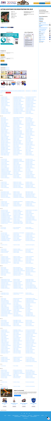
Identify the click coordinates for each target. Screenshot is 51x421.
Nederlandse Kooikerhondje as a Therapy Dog (5, 280)
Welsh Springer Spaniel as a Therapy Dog (5, 374)
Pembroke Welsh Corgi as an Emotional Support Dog (6, 310)
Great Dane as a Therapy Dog (28, 212)
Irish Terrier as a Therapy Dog (16, 238)
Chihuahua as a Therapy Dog (16, 163)
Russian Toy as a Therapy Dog (29, 324)
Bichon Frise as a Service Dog (16, 125)
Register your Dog (48, 3)
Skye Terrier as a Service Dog (16, 345)
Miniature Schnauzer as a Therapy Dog (29, 270)
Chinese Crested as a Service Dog (17, 165)
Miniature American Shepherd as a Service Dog (18, 268)
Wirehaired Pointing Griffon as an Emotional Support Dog (31, 374)
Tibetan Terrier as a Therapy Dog (17, 359)
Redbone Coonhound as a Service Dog (4, 323)
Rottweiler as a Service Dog (16, 323)
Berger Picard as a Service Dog (16, 118)
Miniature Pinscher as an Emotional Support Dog (30, 268)
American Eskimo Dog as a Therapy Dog (17, 100)
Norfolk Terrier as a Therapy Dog (17, 280)
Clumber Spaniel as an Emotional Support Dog (30, 164)
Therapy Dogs (13, 6)
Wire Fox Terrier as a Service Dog (17, 377)
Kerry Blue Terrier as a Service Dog (4, 252)
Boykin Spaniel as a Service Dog (29, 129)
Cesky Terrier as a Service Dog (4, 175)
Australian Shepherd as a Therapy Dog (29, 105)
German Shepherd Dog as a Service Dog (5, 213)
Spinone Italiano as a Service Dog (29, 337)
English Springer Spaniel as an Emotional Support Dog (19, 197)
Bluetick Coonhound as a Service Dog (17, 141)
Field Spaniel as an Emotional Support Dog (5, 203)
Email (9, 27)
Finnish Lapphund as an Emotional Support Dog (18, 201)
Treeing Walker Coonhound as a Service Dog (30, 359)
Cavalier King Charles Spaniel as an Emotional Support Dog (6, 174)
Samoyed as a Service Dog (3, 336)
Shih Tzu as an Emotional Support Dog (17, 337)
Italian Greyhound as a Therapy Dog (29, 239)
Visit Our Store (7, 69)
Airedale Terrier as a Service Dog (4, 103)
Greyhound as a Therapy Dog (28, 222)
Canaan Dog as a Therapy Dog (4, 163)
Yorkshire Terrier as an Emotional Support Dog (30, 386)
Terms (24, 418)
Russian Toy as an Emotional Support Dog (30, 325)
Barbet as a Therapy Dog (3, 118)
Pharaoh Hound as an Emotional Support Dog (18, 298)
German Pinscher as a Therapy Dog (4, 211)
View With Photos (8, 92)
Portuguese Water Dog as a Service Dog (29, 300)
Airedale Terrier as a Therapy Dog (4, 104)
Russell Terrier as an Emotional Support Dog (30, 322)
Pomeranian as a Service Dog (16, 309)
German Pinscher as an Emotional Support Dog (5, 212)
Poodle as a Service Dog (16, 312)
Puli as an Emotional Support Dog (29, 309)
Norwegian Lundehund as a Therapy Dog (29, 280)
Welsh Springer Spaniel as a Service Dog (5, 373)
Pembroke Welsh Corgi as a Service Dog (5, 308)
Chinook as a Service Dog (16, 172)
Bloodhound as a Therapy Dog (16, 139)
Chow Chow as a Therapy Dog (16, 176)
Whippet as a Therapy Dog (16, 375)
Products (49, 6)
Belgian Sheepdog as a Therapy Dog (4, 148)
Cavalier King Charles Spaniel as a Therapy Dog (5, 173)
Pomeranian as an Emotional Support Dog (18, 311)
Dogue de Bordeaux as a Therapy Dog (29, 186)
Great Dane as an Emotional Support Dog (30, 213)
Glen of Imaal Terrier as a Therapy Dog (17, 213)
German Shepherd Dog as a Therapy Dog (5, 214)
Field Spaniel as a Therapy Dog (4, 202)
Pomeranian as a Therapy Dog (16, 310)
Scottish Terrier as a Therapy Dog (4, 347)
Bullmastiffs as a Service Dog (29, 152)
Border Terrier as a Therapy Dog (17, 152)
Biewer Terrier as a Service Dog (16, 128)
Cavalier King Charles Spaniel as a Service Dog (5, 172)
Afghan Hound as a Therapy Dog (4, 101)
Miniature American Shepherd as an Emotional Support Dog (19, 270)
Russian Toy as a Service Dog (29, 323)
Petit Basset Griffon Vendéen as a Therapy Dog (5, 312)
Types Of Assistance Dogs (25, 6)
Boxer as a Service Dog (28, 126)
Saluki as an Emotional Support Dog (4, 335)
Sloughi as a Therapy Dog (16, 349)
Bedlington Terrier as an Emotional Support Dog (5, 139)
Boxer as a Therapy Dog (28, 127)
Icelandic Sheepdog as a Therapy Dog (4, 237)
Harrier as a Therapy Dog (3, 228)
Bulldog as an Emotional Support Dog (29, 151)
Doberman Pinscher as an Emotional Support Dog (18, 187)
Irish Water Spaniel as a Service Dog (17, 240)
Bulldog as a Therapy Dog (28, 150)
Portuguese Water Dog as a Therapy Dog (30, 301)
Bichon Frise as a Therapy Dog (16, 126)
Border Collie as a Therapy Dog (16, 149)
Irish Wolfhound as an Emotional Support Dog (30, 237)
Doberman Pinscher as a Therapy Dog (17, 186)
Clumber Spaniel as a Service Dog (29, 162)
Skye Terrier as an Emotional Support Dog (17, 347)
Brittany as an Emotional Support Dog (29, 141)
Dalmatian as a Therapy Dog (3, 186)
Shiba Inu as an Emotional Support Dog (17, 334)
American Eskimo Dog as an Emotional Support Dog (18, 101)
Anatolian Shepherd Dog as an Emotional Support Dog (31, 100)
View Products (46, 1)
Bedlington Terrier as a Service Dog (4, 137)
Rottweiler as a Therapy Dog (16, 324)
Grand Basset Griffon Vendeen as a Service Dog (18, 222)
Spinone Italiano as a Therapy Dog (29, 338)
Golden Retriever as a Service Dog (17, 215)
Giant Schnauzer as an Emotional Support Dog (18, 211)
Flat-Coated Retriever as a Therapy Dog (29, 201)
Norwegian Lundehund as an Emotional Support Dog (31, 281)
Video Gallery (30, 415)
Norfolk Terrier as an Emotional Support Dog (18, 281)
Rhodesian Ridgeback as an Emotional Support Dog (18, 322)
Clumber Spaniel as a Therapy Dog (29, 163)
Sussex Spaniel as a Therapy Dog (29, 348)
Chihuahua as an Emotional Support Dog (17, 164)
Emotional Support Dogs (18, 6)
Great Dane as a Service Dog (28, 211)
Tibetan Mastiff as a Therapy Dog (4, 358)
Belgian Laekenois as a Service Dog (4, 140)
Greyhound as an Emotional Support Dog (30, 223)
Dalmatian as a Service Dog (3, 185)
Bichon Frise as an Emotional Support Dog (18, 127)
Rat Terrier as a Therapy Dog (4, 321)
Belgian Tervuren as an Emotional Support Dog (5, 152)
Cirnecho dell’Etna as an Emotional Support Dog (30, 160)
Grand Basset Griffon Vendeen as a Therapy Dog (18, 223)
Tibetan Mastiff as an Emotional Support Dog (5, 359)
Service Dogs (9, 6)
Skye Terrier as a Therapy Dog (16, 346)
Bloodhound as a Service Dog (16, 138)
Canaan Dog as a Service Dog (4, 162)
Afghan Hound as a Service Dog (4, 100)
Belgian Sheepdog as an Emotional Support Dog (5, 149)
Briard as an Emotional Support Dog (29, 138)
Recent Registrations (33, 416)
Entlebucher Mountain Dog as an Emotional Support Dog (31, 197)
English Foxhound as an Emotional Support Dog (5, 197)
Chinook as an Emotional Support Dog (17, 174)
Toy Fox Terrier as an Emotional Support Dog (30, 358)
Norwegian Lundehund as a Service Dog (29, 279)
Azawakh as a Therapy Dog (28, 112)
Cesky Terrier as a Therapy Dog (4, 176)
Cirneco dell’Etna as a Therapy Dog (29, 161)
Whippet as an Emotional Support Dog (17, 376)
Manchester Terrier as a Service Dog (4, 270)
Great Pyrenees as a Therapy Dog (29, 215)
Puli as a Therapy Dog (28, 308)
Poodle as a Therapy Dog (16, 313)
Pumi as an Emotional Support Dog (29, 312)
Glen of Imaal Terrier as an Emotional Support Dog (18, 214)
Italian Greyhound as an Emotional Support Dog (30, 240)
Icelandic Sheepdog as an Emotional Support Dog (6, 238)
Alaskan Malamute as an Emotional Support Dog (5, 112)
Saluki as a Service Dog (3, 333)
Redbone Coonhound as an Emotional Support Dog (6, 325)
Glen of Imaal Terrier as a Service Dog (17, 212)
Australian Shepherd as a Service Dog (29, 104)
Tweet (6, 27)
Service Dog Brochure (25, 416)
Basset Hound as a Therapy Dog (4, 125)
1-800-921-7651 (36, 3)
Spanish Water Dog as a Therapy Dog (29, 335)
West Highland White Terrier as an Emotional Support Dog (19, 373)
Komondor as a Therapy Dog (16, 252)
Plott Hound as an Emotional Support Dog (18, 301)
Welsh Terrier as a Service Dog (4, 376)
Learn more (4, 406)
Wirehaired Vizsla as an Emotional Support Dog (30, 377)
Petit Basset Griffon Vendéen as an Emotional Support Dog (6, 313)
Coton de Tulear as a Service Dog (29, 172)
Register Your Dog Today (17, 395)
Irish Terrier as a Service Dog (16, 237)
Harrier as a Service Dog (3, 227)
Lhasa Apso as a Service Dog (28, 257)
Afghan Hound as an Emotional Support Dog (5, 102)
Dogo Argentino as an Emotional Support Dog (30, 184)
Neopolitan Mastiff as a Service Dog (4, 282)
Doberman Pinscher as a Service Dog (17, 185)
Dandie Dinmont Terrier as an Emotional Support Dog (19, 184)
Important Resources (17, 416)
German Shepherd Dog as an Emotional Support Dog (6, 215)
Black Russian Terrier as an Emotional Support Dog (18, 137)
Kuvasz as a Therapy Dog (28, 251)
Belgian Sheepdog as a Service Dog (4, 147)
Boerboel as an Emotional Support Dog (17, 147)
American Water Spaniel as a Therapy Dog (18, 113)
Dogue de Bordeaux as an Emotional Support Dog (30, 187)
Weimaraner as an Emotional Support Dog (5, 372)
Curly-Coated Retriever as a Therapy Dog (30, 176)
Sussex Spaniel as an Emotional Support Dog (30, 349)
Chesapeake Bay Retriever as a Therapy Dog (18, 160)
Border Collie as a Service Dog (16, 148)
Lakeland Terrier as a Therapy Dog (17, 256)
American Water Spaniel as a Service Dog (17, 112)
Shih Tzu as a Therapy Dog (16, 336)
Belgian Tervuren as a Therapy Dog (4, 151)
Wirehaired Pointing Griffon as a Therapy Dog (30, 373)
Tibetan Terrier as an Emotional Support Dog (18, 360)
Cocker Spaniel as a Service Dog (29, 165)
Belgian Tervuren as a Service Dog (4, 150)
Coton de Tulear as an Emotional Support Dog (30, 174)
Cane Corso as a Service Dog (4, 165)
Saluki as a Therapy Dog (3, 334)
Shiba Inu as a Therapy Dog (16, 333)
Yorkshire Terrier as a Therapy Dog (17, 386)
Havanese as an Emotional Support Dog (29, 228)
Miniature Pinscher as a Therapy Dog (29, 267)
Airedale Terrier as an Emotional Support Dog (5, 105)
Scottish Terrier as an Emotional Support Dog (5, 348)
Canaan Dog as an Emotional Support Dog (5, 164)
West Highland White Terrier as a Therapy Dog (18, 372)
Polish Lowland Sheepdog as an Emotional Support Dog (19, 308)
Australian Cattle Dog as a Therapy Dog (29, 102)
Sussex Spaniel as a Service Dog (29, 347)
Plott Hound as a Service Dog (16, 299)
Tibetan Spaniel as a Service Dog (4, 360)
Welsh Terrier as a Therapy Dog (4, 377)
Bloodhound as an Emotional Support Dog (18, 140)
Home (1, 6)
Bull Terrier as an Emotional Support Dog (30, 148)
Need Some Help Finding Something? (44, 11)
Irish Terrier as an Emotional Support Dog (17, 239)
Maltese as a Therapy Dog (3, 268)
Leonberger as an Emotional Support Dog (30, 256)
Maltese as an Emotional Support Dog (4, 269)
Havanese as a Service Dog (16, 228)
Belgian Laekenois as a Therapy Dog (4, 141)
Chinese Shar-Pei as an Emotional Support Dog (18, 171)
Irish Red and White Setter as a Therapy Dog (5, 240)
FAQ (46, 415)
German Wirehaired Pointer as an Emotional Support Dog (6, 222)
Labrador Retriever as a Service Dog (4, 256)
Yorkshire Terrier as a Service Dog (4, 386)
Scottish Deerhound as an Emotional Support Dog (6, 345)
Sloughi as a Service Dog (16, 348)
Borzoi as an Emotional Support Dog (29, 118)
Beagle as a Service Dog (3, 127)
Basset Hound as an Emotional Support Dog (5, 126)
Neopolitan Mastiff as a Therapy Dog (4, 283)
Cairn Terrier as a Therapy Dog (4, 160)
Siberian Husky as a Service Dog (17, 338)
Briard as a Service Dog (28, 136)
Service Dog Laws (37, 6)
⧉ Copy (12, 27)
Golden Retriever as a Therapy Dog (17, 216)
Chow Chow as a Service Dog (16, 175)
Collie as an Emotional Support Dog (29, 171)
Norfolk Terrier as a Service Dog (17, 279)
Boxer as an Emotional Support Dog (29, 128)
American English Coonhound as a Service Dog (5, 113)
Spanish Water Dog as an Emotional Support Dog (30, 336)
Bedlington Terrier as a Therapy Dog (4, 138)
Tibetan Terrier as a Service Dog (17, 358)
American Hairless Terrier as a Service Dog (18, 105)
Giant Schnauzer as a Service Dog (4, 223)
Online (41, 17)
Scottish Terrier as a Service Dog (4, 346)
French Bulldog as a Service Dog (29, 203)
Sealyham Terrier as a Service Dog (4, 349)
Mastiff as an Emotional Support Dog (17, 267)
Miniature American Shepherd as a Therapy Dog (18, 269)
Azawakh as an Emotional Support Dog (29, 113)
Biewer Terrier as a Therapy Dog (17, 129)
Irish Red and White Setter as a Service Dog (5, 239)
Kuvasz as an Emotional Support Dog (29, 252)
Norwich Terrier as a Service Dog (29, 282)
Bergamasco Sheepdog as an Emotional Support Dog (19, 117)
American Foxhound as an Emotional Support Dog (18, 104)
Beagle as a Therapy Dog (3, 128)
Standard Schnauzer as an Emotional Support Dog (30, 346)
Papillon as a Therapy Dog (3, 299)
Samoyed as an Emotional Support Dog (5, 338)
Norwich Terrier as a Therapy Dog (29, 283)
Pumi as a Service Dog (28, 310)
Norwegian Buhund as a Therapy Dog (17, 283)
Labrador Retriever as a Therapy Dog (4, 257)
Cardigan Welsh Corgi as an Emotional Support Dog (6, 171)
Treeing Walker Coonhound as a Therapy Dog (30, 360)
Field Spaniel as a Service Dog (4, 201)
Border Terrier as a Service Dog (16, 151)
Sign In (49, 1)
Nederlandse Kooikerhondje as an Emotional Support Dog (6, 281)
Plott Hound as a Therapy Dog (16, 300)
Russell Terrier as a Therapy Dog (29, 321)
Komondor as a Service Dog (16, 251)
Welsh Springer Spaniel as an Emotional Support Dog (6, 375)
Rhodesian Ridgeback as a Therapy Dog (17, 321)
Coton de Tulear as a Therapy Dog (29, 173)
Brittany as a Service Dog (28, 139)
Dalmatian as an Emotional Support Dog (5, 187)
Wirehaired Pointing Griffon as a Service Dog (30, 372)
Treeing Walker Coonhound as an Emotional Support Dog (31, 361)
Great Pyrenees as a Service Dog (29, 214)
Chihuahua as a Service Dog (16, 162)
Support (42, 415)
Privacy (26, 418)
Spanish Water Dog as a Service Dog (29, 334)
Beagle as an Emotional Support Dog (4, 129)
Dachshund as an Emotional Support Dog (5, 184)
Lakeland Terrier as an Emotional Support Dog (18, 257)
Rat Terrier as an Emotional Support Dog (5, 322)
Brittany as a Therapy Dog (28, 140)
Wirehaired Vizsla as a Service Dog (29, 375)
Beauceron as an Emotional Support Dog (5, 136)
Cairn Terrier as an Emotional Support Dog (5, 161)
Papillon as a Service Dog (3, 298)
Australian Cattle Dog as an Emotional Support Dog (31, 103)
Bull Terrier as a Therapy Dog (28, 147)
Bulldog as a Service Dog (28, 149)
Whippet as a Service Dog (16, 374)
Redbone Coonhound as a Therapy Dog (5, 324)
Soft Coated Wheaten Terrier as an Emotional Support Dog (31, 333)
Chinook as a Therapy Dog (16, 173)
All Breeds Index (4, 6)
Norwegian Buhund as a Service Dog (17, 282)
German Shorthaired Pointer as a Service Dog (5, 216)
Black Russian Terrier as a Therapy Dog (17, 136)
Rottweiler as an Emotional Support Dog (17, 325)
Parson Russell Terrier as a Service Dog (5, 301)
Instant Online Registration (44, 6)
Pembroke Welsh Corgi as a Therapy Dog (5, 309)
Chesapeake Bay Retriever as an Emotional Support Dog (19, 161)
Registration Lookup (42, 3)
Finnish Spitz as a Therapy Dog (16, 203)
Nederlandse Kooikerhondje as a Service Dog (5, 279)
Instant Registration (15, 415)
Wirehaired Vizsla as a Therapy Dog (29, 376)
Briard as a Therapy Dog (28, 137)
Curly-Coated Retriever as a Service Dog (29, 175)
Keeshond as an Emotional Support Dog (5, 251)
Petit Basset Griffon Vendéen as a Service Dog (5, 311)
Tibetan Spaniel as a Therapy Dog (4, 361)
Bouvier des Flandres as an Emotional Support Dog (31, 125)
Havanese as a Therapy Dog (28, 227)
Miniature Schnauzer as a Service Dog (29, 269)
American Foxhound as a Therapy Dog (17, 103)
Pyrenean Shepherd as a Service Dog (29, 313)
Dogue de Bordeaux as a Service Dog (29, 185)
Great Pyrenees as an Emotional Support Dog (30, 216)
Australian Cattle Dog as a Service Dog (29, 101)
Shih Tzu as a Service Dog (16, 335)
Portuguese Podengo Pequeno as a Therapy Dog (30, 298)
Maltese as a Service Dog (3, 267)
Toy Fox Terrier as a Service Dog (17, 361)
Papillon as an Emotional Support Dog (4, 300)
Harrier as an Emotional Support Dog (17, 227)
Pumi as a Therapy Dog (28, 311)
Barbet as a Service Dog (3, 117)
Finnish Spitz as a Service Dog (16, 202)
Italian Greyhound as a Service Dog (29, 238)
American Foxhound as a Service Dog (17, 102)
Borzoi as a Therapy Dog (28, 117)
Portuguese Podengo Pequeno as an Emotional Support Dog (31, 299)
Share (2, 27)
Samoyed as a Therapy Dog (3, 337)
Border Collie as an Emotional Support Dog (18, 150)
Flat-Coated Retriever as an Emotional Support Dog (31, 202)
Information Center (32, 6)
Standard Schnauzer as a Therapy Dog (29, 345)
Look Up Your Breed (4, 64)
